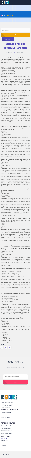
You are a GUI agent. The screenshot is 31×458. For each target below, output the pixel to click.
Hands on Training (5, 417)
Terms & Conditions (6, 443)
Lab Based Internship (6, 412)
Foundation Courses (6, 428)
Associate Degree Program (8, 425)
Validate (15, 382)
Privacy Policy (4, 438)
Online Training (4, 420)
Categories (8, 39)
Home (3, 15)
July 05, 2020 (10, 52)
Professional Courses (6, 430)
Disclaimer (3, 445)
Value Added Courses (6, 433)
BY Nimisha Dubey (19, 52)
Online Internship (5, 415)
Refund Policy (4, 440)
